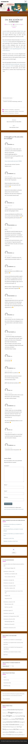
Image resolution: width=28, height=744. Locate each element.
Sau (17, 729)
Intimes (17, 724)
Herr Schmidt (10, 724)
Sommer (12, 732)
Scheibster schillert (8, 571)
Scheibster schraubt (8, 583)
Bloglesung (18, 712)
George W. (22, 722)
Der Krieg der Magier (9, 568)
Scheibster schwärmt (8, 602)
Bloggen (11, 712)
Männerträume (8, 604)
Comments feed (7, 682)
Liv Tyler (17, 727)
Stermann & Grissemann (8, 113)
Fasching (17, 716)
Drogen (9, 716)
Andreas (5, 533)
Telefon (20, 732)
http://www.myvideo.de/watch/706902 (13, 161)
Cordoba (6, 111)
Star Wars (17, 732)
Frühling (9, 719)
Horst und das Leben (9, 576)
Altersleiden (11, 710)
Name (5, 484)
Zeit (24, 734)
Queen (7, 729)
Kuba (14, 726)
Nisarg (25, 741)
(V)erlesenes (5, 709)
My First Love (7, 607)
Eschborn (13, 716)
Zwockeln (6, 33)
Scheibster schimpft (8, 580)
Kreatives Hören (6, 727)
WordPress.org (7, 685)
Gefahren (16, 722)
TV (7, 734)
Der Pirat (12, 538)
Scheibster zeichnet (8, 613)
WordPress (17, 741)
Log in (5, 677)
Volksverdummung (15, 734)
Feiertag (22, 716)
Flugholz (7, 595)
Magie (20, 727)
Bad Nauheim (19, 710)
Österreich (21, 111)
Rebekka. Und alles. (8, 541)
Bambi (4, 712)
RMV (14, 729)
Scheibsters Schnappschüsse (10, 616)
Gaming (4, 722)
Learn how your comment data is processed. (14, 509)
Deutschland (11, 111)
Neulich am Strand (9, 624)
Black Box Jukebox (9, 588)
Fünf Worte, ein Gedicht (10, 573)
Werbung (21, 734)
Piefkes (22, 31)
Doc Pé (5, 529)
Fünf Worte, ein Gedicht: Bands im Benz (12, 651)
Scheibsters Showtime (9, 627)
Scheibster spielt (7, 610)
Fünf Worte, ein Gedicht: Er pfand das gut (13, 639)
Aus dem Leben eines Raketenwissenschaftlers (14, 564)
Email (5, 491)
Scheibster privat (21, 729)
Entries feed (6, 679)
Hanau (4, 724)
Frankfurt (5, 719)
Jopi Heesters (21, 724)
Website (6, 497)
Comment (6, 465)
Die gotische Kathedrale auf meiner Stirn (14, 591)
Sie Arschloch (6, 732)
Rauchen (11, 729)
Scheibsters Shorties (8, 619)
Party (4, 729)
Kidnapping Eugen (9, 621)
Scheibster (4, 1)
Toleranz (16, 113)
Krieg (11, 726)
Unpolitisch (17, 109)
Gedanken (9, 722)
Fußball (16, 111)
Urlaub (9, 734)
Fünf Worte (19, 719)
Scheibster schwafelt (9, 109)
